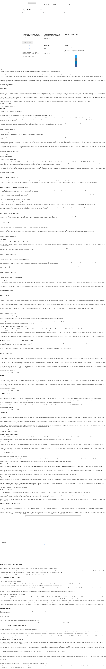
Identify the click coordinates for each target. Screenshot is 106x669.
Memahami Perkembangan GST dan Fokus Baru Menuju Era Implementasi (31, 35)
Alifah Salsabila (9, 103)
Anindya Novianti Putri (10, 370)
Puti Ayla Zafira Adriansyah (11, 429)
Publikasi (54, 4)
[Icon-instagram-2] (76, 59)
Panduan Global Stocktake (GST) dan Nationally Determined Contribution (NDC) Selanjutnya (52, 35)
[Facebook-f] (76, 65)
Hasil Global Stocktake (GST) (71, 34)
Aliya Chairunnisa (9, 84)
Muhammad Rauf (9, 269)
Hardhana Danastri (10, 407)
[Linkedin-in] (76, 62)
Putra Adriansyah (9, 126)
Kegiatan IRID (46, 4)
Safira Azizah (8, 252)
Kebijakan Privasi (47, 53)
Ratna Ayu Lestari (9, 310)
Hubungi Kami (46, 50)
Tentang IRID (46, 1)
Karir (45, 48)
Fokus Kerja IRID (55, 1)
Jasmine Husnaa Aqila (10, 172)
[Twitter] (76, 56)
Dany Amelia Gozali (9, 234)
